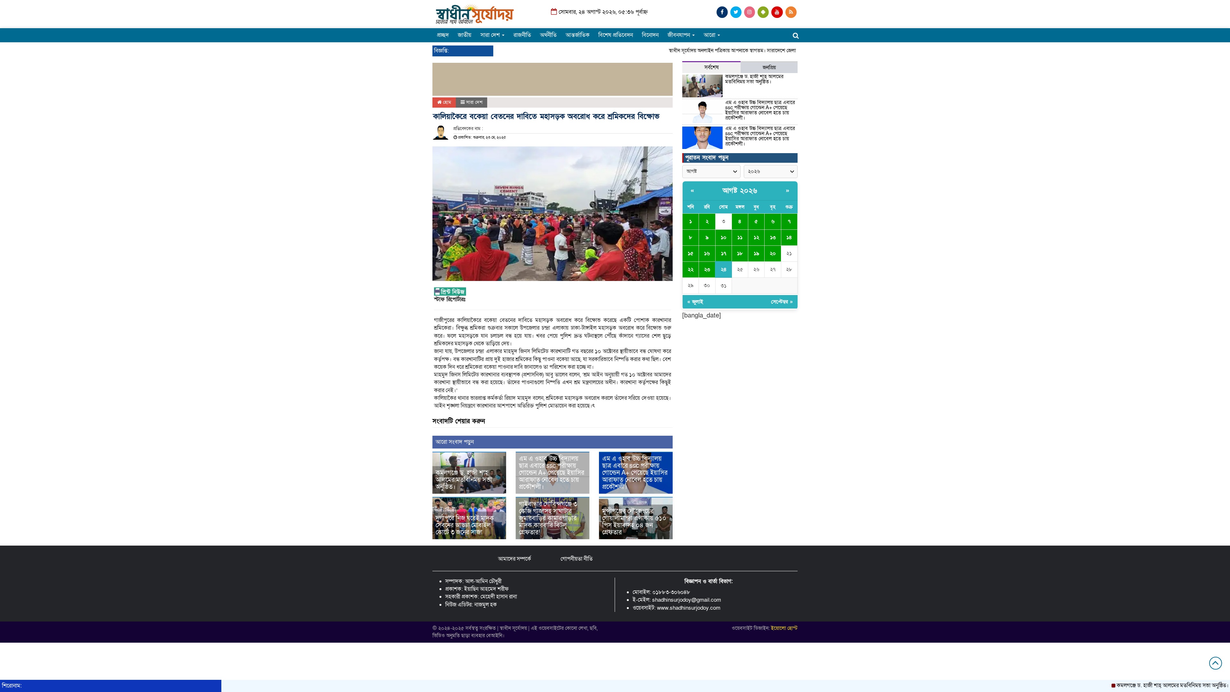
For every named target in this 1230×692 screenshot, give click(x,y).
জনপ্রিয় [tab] (769, 67)
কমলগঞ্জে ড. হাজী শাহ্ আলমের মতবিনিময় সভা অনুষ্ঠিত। (464, 480)
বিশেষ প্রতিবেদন (615, 35)
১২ (756, 237)
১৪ (789, 237)
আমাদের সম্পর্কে (514, 559)
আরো (710, 35)
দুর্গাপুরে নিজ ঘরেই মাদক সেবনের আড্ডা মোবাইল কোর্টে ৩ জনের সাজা (465, 525)
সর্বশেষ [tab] (711, 67)
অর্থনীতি (548, 35)
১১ (739, 237)
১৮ (740, 253)
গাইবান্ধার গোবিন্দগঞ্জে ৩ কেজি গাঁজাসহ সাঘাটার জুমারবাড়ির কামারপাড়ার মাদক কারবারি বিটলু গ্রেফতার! (548, 518)
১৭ (723, 253)
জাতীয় (465, 35)
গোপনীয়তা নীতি (577, 559)
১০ (723, 237)
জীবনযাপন (680, 35)
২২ (690, 269)
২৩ (707, 269)
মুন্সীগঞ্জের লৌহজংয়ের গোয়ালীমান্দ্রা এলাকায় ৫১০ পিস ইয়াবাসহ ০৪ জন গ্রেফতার (634, 522)
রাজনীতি (522, 35)
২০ (773, 253)
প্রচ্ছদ (443, 35)
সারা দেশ (490, 35)
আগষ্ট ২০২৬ (740, 190)
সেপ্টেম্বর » (782, 301)
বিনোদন (650, 35)
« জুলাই (695, 301)
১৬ (707, 253)
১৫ (690, 253)
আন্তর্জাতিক (577, 35)
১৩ (773, 237)
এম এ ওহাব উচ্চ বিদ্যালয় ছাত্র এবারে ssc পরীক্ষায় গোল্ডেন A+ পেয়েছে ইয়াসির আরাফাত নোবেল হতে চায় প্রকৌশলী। (551, 473)
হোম (446, 102)
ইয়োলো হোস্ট (784, 628)
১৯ (756, 253)
